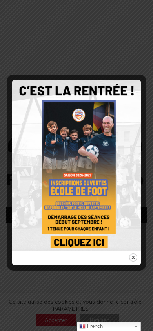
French (94, 326)
